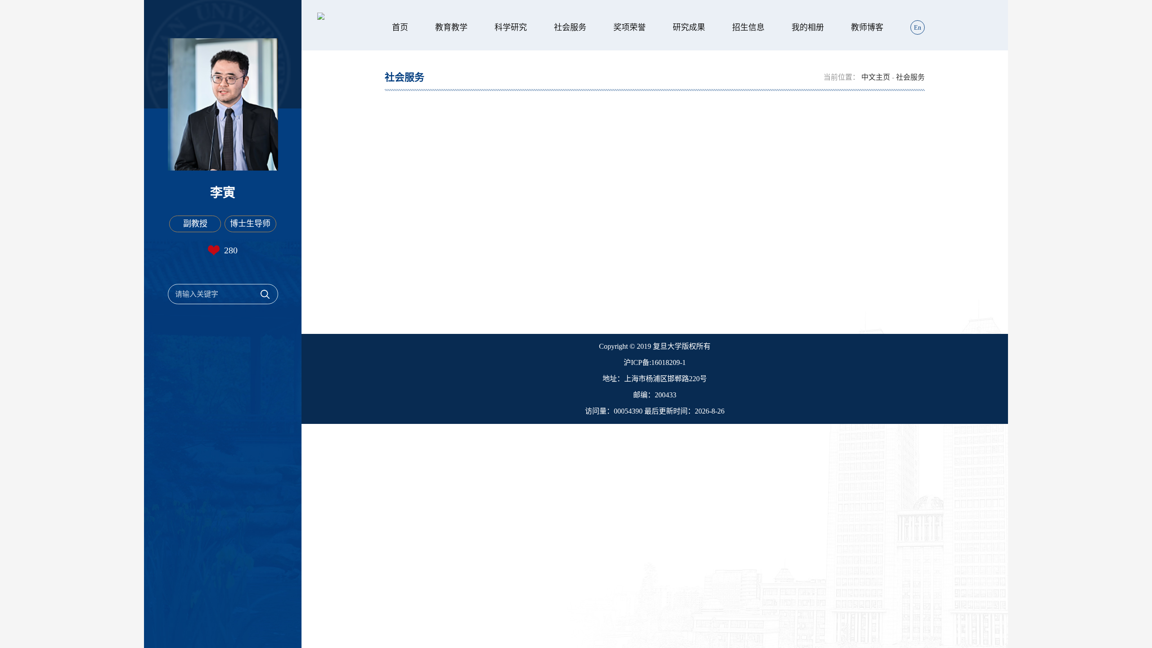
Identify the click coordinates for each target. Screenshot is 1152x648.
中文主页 (875, 77)
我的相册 (808, 27)
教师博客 (867, 27)
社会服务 (570, 27)
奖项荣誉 (629, 27)
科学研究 (511, 27)
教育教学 (451, 27)
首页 (400, 27)
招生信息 (748, 27)
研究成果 (689, 27)
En (917, 27)
